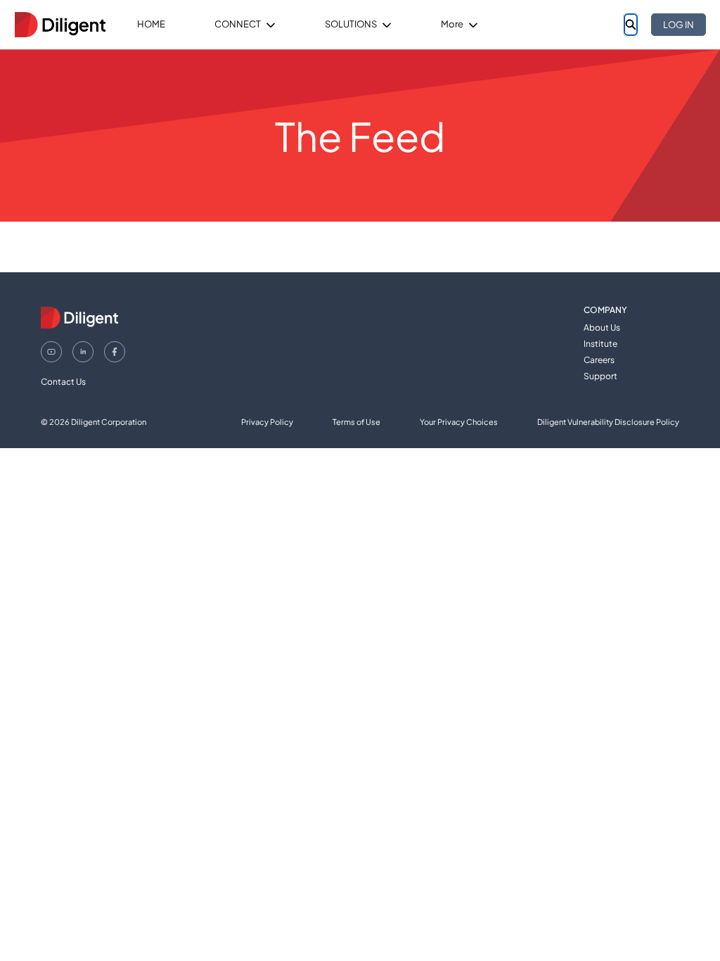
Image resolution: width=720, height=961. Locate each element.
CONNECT (237, 24)
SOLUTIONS (351, 24)
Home (151, 24)
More (452, 24)
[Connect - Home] (59, 24)
